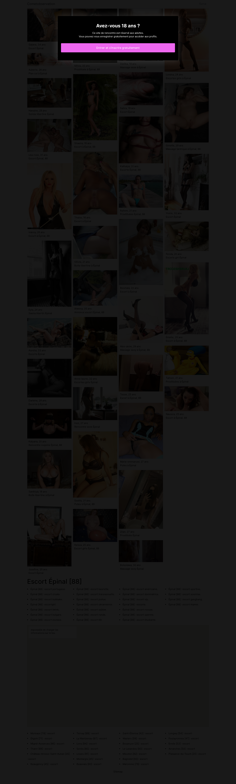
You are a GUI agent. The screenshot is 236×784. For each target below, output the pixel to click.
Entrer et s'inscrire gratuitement (118, 47)
